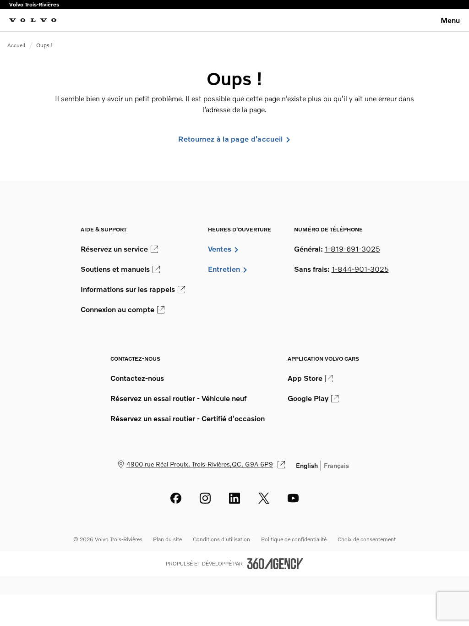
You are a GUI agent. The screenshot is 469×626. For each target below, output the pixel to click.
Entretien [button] (224, 269)
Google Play (308, 398)
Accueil (16, 45)
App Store (305, 378)
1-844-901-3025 (360, 269)
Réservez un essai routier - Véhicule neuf (178, 398)
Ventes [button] (220, 248)
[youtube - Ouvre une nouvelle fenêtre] (293, 498)
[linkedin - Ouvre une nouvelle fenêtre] (234, 498)
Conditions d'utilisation (221, 539)
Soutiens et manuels (115, 269)
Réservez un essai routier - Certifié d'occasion (187, 418)
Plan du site (167, 539)
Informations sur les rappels (128, 289)
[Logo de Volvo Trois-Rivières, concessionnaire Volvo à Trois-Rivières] (32, 20)
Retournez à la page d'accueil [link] (230, 138)
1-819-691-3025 (352, 248)
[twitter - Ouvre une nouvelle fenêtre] (263, 498)
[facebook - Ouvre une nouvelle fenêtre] (175, 498)
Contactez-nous (137, 378)
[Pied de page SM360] (275, 563)
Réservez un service (114, 248)
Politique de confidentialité (294, 539)
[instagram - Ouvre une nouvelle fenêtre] (205, 498)
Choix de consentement (367, 539)
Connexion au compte (117, 309)
